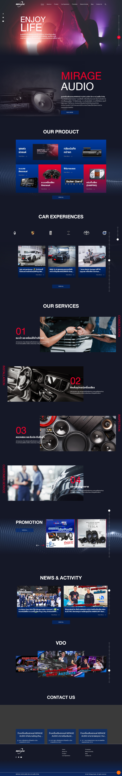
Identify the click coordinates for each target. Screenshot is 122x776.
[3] (119, 29)
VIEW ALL (61, 197)
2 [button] (117, 231)
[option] (16, 233)
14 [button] (109, 283)
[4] (119, 35)
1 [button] (117, 227)
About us (49, 4)
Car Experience (65, 4)
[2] (119, 22)
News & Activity (84, 4)
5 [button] (109, 248)
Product (56, 4)
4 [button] (118, 239)
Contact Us (99, 4)
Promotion (74, 4)
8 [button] (109, 259)
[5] (119, 42)
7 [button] (109, 255)
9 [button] (109, 263)
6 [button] (109, 252)
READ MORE (70, 112)
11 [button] (109, 272)
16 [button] (109, 291)
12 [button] (109, 275)
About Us (64, 751)
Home (42, 4)
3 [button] (117, 235)
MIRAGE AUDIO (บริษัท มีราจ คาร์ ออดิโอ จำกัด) (27, 774)
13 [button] (109, 279)
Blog (92, 4)
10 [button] (109, 267)
